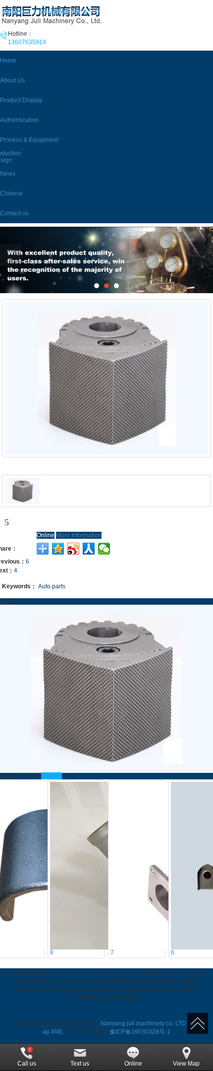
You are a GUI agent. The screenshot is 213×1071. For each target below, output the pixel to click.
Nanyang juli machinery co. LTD (143, 1023)
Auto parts (51, 586)
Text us (79, 1063)
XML (57, 1031)
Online (45, 535)
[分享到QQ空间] (58, 549)
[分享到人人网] (89, 549)
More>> (51, 775)
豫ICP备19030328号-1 (139, 1031)
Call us (26, 1063)
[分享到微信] (104, 549)
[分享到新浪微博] (73, 549)
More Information (79, 535)
